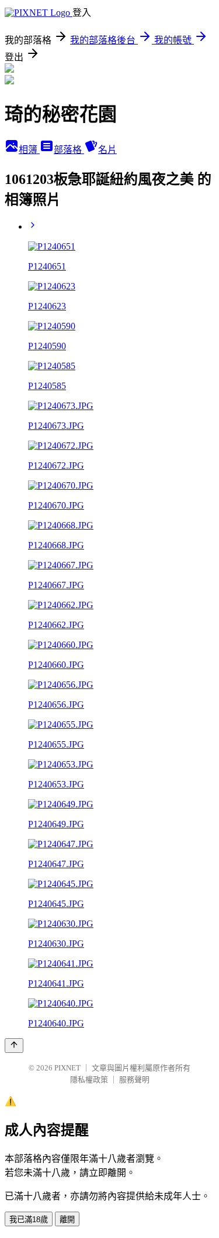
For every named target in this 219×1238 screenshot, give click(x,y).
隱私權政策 (89, 1079)
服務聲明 (134, 1079)
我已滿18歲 (28, 1219)
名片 (107, 150)
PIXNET (67, 1067)
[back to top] (14, 1045)
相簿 (29, 150)
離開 (67, 1219)
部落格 (69, 150)
